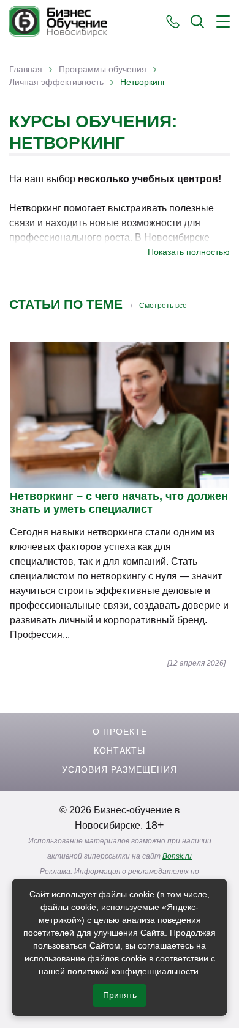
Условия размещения (119, 769)
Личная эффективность (56, 82)
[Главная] (58, 21)
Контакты (119, 750)
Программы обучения (102, 69)
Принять (120, 995)
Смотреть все (163, 305)
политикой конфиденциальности (133, 971)
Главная (25, 69)
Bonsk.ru (177, 856)
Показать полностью (189, 252)
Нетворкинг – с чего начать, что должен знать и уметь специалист (119, 502)
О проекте (120, 731)
